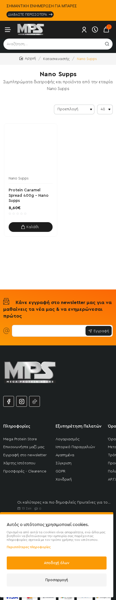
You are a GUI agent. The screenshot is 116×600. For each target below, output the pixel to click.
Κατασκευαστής (56, 59)
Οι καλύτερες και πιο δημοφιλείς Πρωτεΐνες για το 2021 (64, 502)
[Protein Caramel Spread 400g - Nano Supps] (30, 150)
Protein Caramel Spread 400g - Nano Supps (29, 195)
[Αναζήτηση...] (107, 44)
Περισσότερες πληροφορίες (29, 547)
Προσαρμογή (56, 580)
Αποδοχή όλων (56, 563)
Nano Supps (19, 178)
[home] (27, 58)
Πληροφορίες (16, 426)
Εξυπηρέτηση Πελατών (78, 426)
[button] (31, 227)
